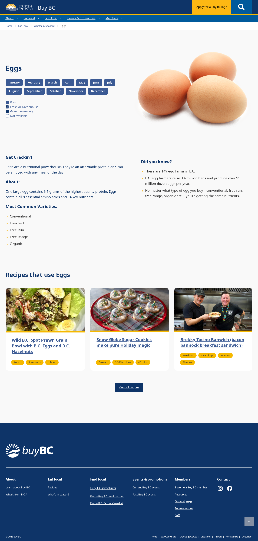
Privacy (218, 536)
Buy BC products (103, 488)
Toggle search (241, 7)
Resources (181, 494)
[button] (249, 521)
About (9, 18)
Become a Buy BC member (191, 487)
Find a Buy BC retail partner (107, 496)
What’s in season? (58, 494)
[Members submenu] (122, 18)
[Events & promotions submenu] (99, 18)
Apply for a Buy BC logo (211, 7)
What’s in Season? (44, 26)
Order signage (183, 501)
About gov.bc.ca (188, 536)
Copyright (247, 536)
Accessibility (232, 536)
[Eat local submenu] (38, 18)
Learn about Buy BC (18, 487)
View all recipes (129, 387)
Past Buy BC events (144, 494)
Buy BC (46, 7)
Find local (51, 18)
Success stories (184, 508)
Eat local (29, 18)
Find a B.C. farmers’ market (106, 503)
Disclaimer (206, 536)
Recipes (52, 487)
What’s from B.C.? (16, 494)
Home (9, 26)
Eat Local (23, 26)
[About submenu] (17, 18)
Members (111, 18)
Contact (223, 479)
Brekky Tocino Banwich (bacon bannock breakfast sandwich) (212, 342)
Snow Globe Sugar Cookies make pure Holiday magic (124, 342)
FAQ (177, 515)
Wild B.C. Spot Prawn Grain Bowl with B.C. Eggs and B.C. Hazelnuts (41, 345)
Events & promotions (81, 18)
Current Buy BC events (146, 487)
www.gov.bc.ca (168, 536)
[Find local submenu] (61, 18)
